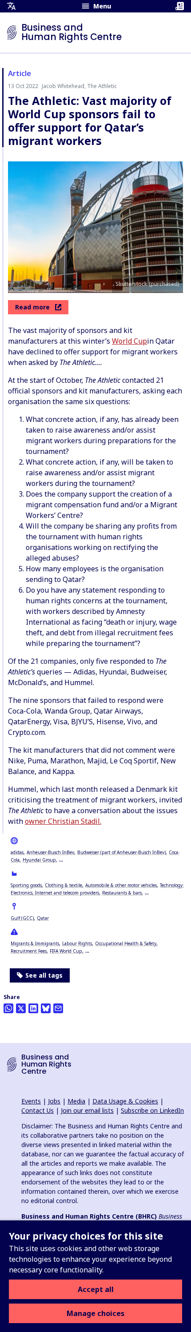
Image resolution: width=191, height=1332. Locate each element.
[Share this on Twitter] (21, 1008)
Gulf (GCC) (22, 918)
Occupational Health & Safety (125, 943)
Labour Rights (77, 943)
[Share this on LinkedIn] (33, 1008)
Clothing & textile (63, 885)
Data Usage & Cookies (125, 1101)
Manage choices (95, 1313)
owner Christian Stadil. (63, 821)
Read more (32, 307)
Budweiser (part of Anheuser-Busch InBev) (121, 852)
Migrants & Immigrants (35, 943)
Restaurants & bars (122, 893)
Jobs (54, 1101)
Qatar (43, 918)
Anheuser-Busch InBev (50, 852)
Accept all (96, 1289)
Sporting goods (26, 885)
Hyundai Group (39, 860)
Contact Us (37, 1110)
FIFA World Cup (66, 951)
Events (31, 1101)
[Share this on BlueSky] (46, 1008)
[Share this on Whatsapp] (8, 1008)
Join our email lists (87, 1110)
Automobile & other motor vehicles (121, 885)
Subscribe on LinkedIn (152, 1110)
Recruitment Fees (29, 951)
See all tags (44, 975)
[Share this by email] (58, 1008)
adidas (17, 852)
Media (76, 1101)
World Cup (129, 341)
